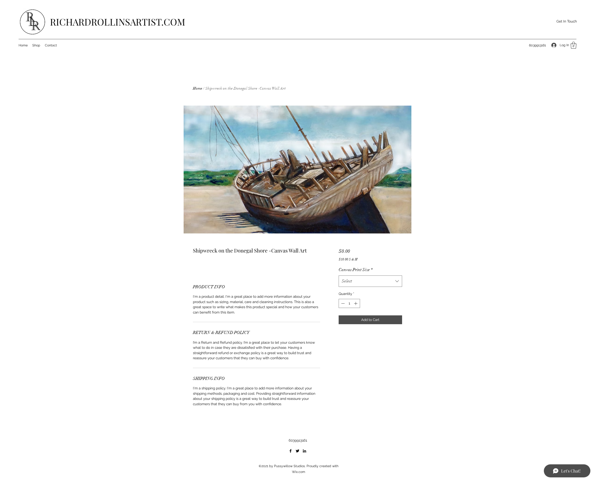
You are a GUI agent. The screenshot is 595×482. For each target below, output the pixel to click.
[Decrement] (342, 303)
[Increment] (356, 303)
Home (197, 88)
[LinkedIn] (304, 451)
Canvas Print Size (356, 269)
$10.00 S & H (348, 259)
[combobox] (370, 281)
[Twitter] (297, 451)
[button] (566, 21)
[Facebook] (290, 451)
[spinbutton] (349, 303)
